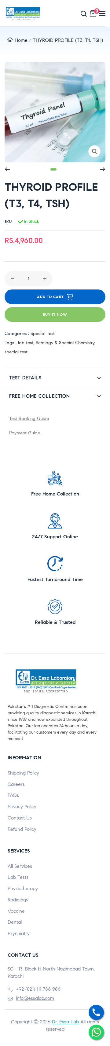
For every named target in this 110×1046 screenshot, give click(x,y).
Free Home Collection (39, 396)
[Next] (102, 169)
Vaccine (16, 911)
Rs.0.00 (95, 12)
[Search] (72, 13)
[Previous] (7, 169)
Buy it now (55, 314)
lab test (25, 342)
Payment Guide (24, 433)
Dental (15, 922)
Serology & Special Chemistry (65, 342)
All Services (20, 866)
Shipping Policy (23, 773)
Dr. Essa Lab (65, 1022)
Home (21, 40)
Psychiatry (19, 933)
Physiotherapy (23, 888)
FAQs (13, 795)
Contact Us (20, 818)
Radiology (18, 900)
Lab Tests (18, 877)
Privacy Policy (22, 806)
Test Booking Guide (29, 418)
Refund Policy (22, 829)
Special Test (43, 333)
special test (16, 352)
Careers (16, 784)
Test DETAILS (25, 378)
